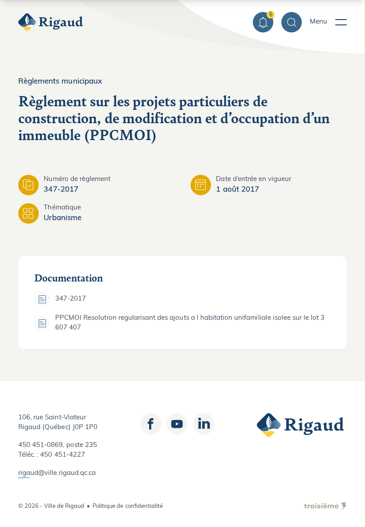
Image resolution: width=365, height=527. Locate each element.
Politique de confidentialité (128, 506)
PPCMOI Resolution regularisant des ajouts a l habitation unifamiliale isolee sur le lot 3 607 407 (190, 323)
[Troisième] (325, 507)
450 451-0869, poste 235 (57, 445)
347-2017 (70, 299)
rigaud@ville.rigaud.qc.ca (57, 473)
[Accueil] (51, 22)
